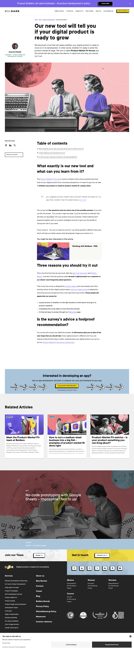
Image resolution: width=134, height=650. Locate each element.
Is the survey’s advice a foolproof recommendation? (58, 157)
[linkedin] (11, 145)
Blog (40, 19)
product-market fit (72, 186)
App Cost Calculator (79, 273)
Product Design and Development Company (16, 55)
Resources (72, 312)
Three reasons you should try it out (52, 153)
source (82, 200)
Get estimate (123, 11)
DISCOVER (105, 4)
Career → (39, 555)
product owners (71, 286)
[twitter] (16, 145)
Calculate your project (67, 386)
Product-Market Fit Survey (50, 179)
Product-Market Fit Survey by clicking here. (59, 343)
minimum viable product (79, 290)
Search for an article (11, 154)
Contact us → (102, 555)
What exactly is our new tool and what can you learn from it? (61, 149)
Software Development (49, 19)
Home (36, 19)
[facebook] (7, 145)
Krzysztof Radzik (15, 52)
